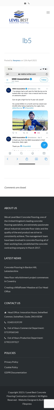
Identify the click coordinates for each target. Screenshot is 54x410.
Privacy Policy (11, 361)
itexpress (17, 60)
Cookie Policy (11, 367)
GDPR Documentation (15, 372)
